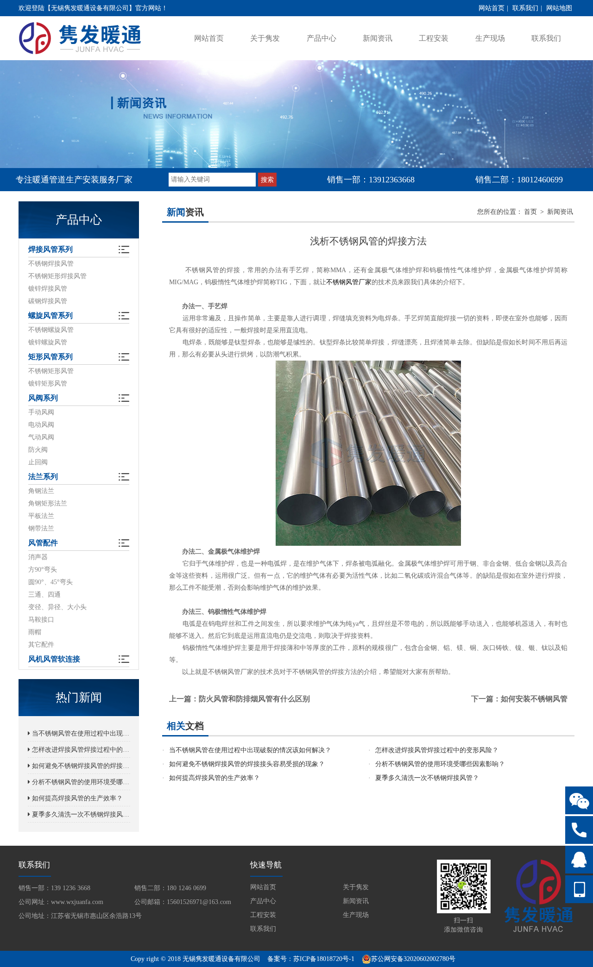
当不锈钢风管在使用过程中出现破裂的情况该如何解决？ (80, 733)
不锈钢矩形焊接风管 (57, 276)
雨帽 (34, 632)
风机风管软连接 (54, 659)
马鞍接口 (41, 619)
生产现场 (490, 38)
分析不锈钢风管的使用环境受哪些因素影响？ (80, 782)
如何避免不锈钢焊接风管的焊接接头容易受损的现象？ (80, 765)
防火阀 (38, 449)
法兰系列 (43, 476)
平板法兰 (41, 515)
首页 (530, 211)
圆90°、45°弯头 (50, 582)
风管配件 (43, 543)
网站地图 (559, 8)
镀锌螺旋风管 (47, 342)
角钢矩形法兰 (47, 503)
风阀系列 (43, 398)
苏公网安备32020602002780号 (413, 958)
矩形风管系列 (50, 357)
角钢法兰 (41, 490)
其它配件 (41, 644)
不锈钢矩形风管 (51, 371)
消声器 (38, 557)
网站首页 (492, 8)
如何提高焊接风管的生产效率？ (76, 798)
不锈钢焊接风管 (51, 263)
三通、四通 (44, 594)
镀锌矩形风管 (47, 383)
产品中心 (321, 38)
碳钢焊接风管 (47, 301)
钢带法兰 (41, 528)
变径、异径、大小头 (57, 607)
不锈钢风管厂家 (349, 282)
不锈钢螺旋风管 (51, 329)
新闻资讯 (377, 38)
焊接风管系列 (50, 249)
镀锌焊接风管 (47, 288)
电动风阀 (41, 424)
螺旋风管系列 (50, 315)
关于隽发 (265, 38)
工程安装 (433, 38)
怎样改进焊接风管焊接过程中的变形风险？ (80, 749)
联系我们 (525, 8)
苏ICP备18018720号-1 (323, 958)
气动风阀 (41, 437)
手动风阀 (41, 412)
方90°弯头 (42, 569)
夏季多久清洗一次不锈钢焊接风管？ (80, 814)
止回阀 (38, 462)
